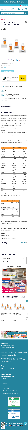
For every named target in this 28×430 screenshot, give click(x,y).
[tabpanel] (6, 313)
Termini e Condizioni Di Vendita (10, 390)
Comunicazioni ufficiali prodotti (10, 393)
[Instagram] (8, 60)
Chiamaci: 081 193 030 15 (8, 345)
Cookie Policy (6, 388)
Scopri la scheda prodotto (7, 71)
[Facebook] (11, 60)
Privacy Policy (6, 386)
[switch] (3, 428)
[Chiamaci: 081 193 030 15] (21, 8)
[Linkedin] (17, 60)
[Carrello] (25, 8)
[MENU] (2, 9)
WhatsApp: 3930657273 (8, 347)
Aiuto (4, 378)
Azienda (5, 383)
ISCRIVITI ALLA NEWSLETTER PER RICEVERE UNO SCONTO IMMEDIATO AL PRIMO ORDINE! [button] (14, 2)
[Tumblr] (14, 60)
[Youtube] (19, 60)
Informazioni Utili (8, 377)
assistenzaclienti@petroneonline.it (10, 350)
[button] (14, 258)
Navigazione (6, 374)
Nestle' (5, 67)
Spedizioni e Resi (7, 381)
